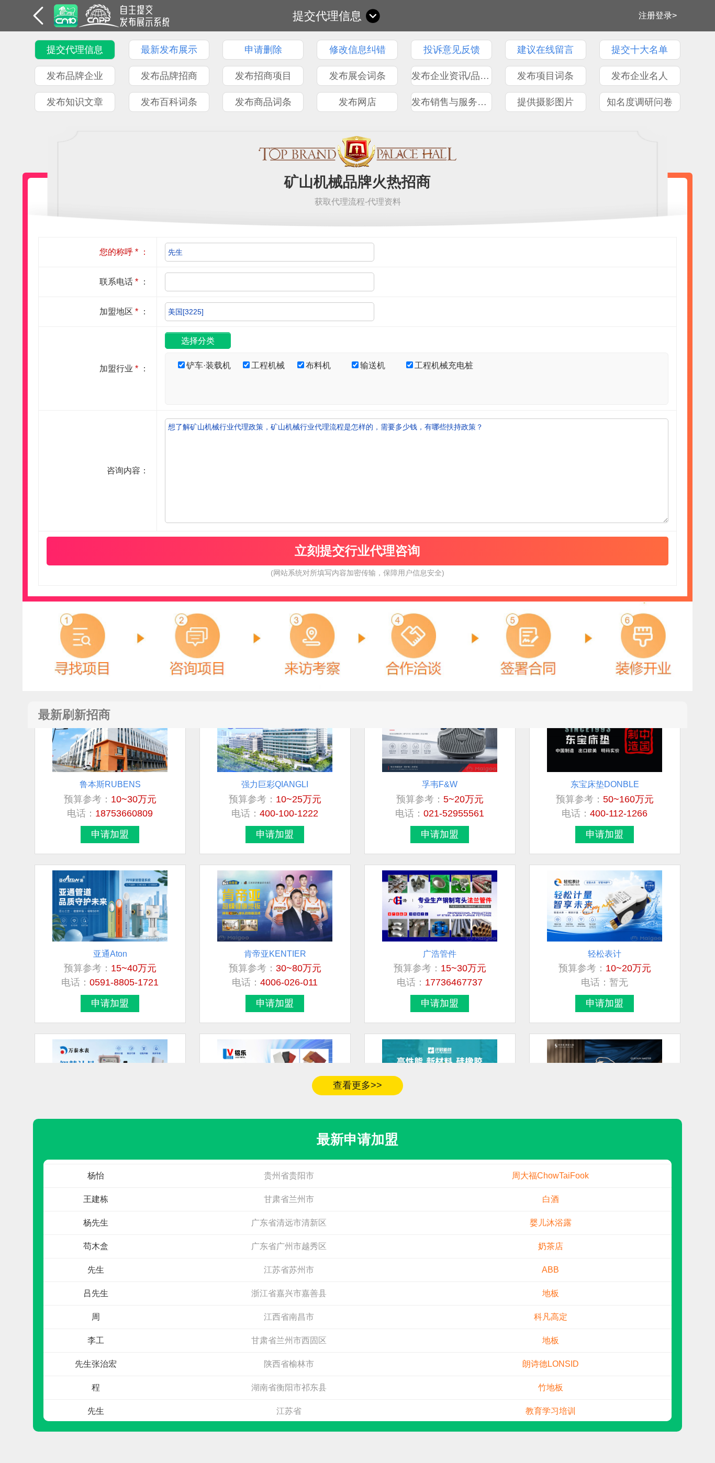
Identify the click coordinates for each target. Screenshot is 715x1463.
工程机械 (268, 365)
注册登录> (658, 15)
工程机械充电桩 (444, 365)
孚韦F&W (439, 762)
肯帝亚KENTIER (275, 932)
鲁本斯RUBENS (110, 762)
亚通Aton (110, 932)
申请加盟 (110, 813)
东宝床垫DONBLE (605, 762)
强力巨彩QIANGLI (274, 762)
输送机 (372, 365)
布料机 (318, 365)
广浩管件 (439, 932)
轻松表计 (604, 932)
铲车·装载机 (208, 365)
